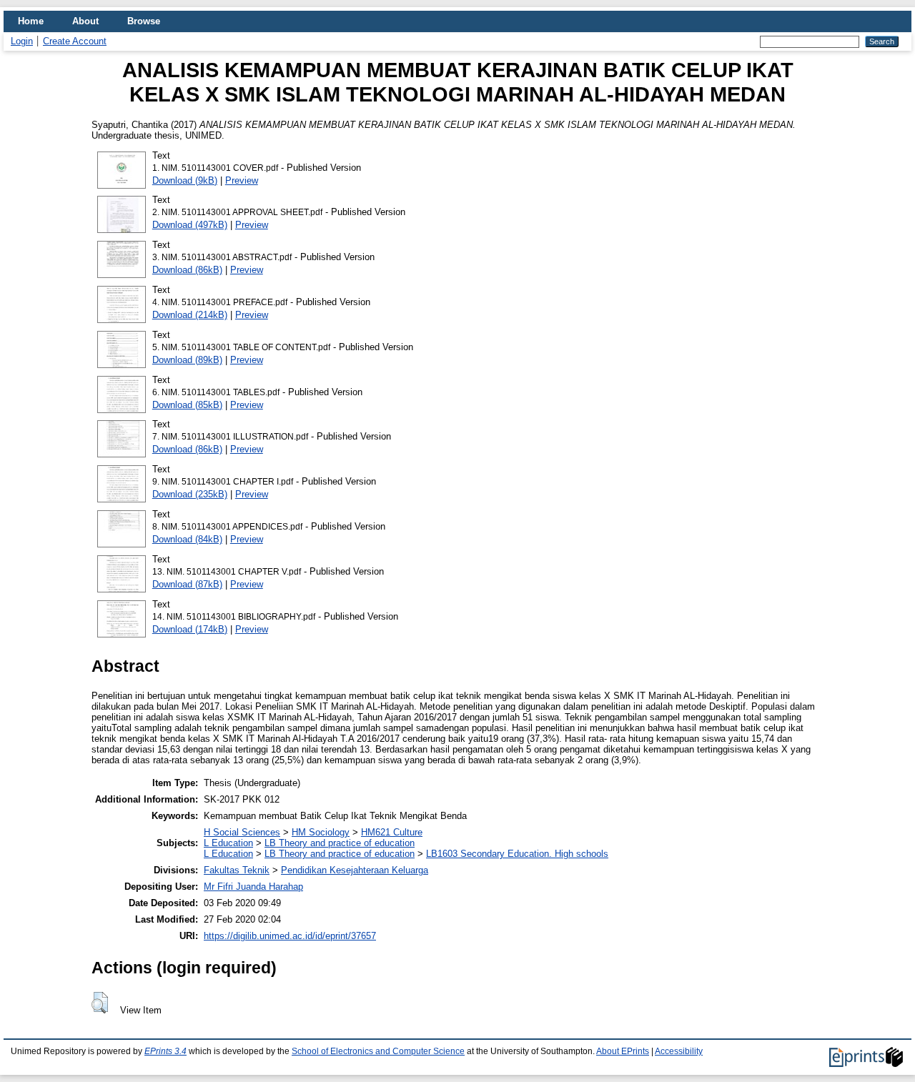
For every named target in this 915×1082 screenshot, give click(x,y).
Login (22, 41)
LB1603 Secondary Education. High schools (517, 853)
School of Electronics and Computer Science (378, 1051)
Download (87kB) (187, 584)
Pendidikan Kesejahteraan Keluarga (354, 870)
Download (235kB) (189, 494)
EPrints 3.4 (165, 1051)
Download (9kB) (184, 180)
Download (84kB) (187, 539)
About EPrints (622, 1051)
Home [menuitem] (31, 21)
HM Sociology (321, 832)
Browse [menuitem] (143, 21)
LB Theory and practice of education (339, 843)
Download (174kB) (189, 629)
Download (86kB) (187, 269)
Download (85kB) (187, 404)
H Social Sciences (242, 832)
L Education (228, 843)
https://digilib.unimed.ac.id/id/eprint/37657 (290, 935)
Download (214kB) (189, 314)
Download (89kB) (187, 359)
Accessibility (679, 1051)
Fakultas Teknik (236, 870)
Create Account (75, 41)
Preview (241, 180)
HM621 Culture (391, 832)
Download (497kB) (189, 224)
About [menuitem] (85, 21)
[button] (100, 1002)
